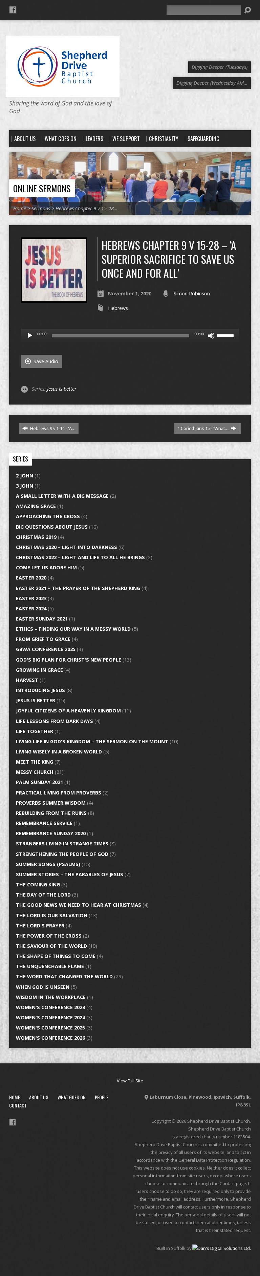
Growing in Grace (39, 670)
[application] (130, 335)
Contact (18, 1105)
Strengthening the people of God (62, 854)
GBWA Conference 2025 (45, 649)
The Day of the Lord (43, 894)
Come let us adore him (46, 567)
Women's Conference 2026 (50, 1038)
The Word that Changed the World (64, 976)
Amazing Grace (36, 506)
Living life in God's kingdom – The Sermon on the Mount (92, 741)
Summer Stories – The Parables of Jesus (69, 874)
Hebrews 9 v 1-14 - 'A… (52, 428)
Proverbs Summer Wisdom (51, 803)
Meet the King (34, 762)
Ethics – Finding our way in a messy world (73, 629)
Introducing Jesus (40, 690)
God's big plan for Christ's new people (68, 659)
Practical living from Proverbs (58, 792)
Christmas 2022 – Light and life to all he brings (80, 557)
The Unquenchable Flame (50, 966)
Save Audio (45, 361)
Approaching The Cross (48, 516)
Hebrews (118, 308)
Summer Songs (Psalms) (48, 864)
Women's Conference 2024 (50, 1017)
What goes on (72, 1097)
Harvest (27, 680)
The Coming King (38, 884)
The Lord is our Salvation (51, 915)
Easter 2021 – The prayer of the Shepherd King (78, 588)
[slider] (226, 335)
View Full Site (130, 1081)
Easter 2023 (31, 598)
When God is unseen (42, 987)
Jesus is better (62, 389)
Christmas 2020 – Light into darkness (66, 547)
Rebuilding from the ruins (51, 813)
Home (19, 208)
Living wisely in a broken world (59, 751)
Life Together (34, 731)
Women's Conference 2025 (50, 1027)
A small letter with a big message (62, 496)
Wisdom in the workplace (51, 997)
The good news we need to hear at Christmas (78, 905)
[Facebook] (12, 9)
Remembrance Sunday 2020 (51, 833)
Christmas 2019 (36, 537)
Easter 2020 (31, 577)
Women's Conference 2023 (50, 1007)
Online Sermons (41, 188)
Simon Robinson (192, 293)
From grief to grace (43, 639)
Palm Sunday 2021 (39, 782)
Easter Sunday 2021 (42, 618)
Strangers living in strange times (62, 843)
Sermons (40, 208)
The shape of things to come (55, 956)
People (101, 1097)
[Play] (29, 335)
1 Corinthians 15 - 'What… (203, 428)
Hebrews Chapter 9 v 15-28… (86, 208)
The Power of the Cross (49, 936)
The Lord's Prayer (40, 925)
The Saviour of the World (51, 946)
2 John (24, 475)
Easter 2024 (31, 608)
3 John (24, 486)
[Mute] (211, 335)
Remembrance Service (44, 823)
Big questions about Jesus (52, 527)
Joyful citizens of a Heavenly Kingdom (68, 710)
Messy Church (34, 772)
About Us (38, 1097)
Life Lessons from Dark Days (54, 721)
